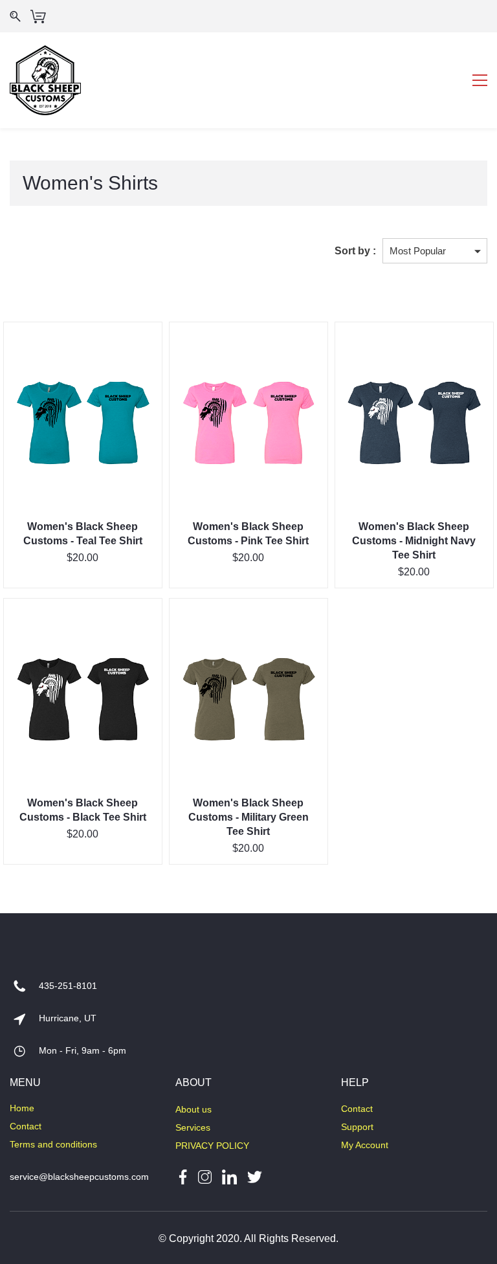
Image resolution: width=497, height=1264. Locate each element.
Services (192, 1127)
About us (193, 1109)
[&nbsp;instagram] (205, 1176)
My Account (364, 1145)
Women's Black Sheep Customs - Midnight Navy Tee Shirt (414, 540)
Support (357, 1127)
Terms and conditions (53, 1144)
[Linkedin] (229, 1176)
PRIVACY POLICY (212, 1145)
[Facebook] (182, 1176)
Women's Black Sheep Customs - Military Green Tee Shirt (248, 817)
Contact (25, 1126)
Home (22, 1108)
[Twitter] (249, 1176)
